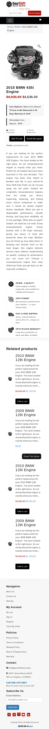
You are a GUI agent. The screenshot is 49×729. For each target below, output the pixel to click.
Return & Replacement (16, 652)
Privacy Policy (12, 638)
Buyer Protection (31, 131)
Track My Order (13, 626)
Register (10, 622)
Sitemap (9, 601)
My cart (9, 612)
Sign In (9, 617)
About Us (10, 592)
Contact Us (11, 596)
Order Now (24, 9)
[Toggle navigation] (10, 20)
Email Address (13, 695)
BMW (17, 27)
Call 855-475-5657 (16, 682)
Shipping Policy (13, 647)
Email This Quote (31, 456)
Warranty (10, 656)
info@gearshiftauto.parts (19, 668)
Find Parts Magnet (34, 13)
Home (10, 27)
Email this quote (34, 139)
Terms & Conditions (15, 642)
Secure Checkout (10, 131)
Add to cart (16, 139)
